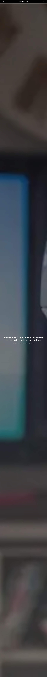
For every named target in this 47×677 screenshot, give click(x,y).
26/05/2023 (14, 343)
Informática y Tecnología (22, 343)
